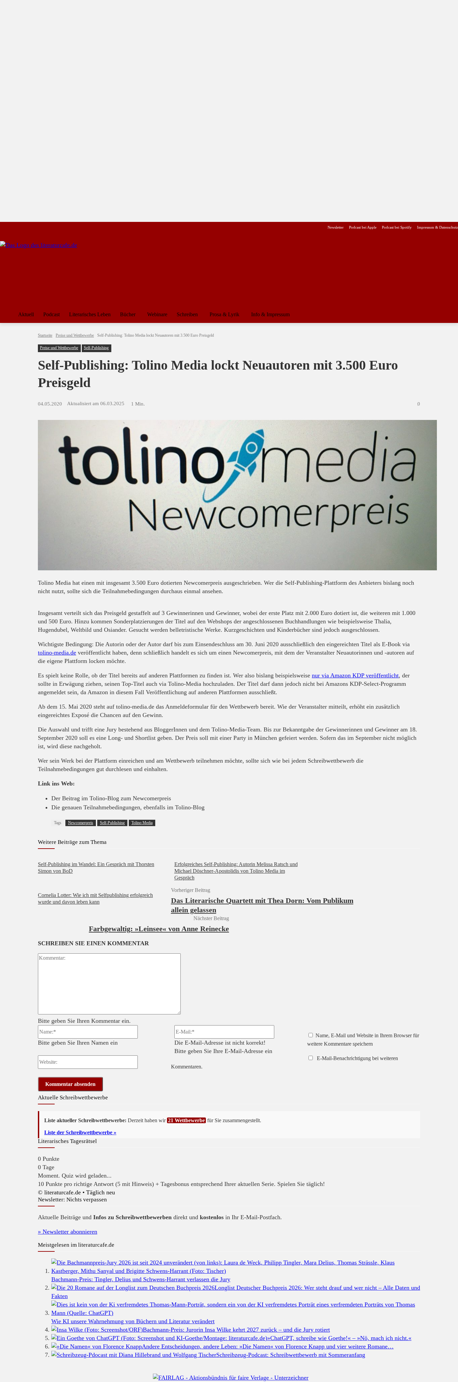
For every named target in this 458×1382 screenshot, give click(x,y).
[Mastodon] (68, 227)
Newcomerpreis (80, 822)
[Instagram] (15, 227)
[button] (450, 314)
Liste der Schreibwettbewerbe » (80, 1132)
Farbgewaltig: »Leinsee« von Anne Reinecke (159, 928)
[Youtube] (25, 227)
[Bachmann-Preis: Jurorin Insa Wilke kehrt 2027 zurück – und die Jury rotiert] (97, 1329)
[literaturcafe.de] (49, 271)
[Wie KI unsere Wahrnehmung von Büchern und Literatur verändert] (235, 1312)
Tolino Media (142, 822)
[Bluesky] (57, 227)
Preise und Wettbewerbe (75, 335)
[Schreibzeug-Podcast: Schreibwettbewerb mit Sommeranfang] (133, 1354)
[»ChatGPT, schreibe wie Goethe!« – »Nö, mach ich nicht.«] (159, 1338)
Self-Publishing (96, 347)
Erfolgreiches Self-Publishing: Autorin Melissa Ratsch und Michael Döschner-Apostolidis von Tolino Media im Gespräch (236, 870)
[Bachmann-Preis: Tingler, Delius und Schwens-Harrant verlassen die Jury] (235, 1271)
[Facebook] (4, 227)
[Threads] (46, 227)
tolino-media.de (57, 652)
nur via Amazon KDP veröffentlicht (355, 675)
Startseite (45, 335)
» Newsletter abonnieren (67, 1231)
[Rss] (78, 227)
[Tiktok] (36, 227)
